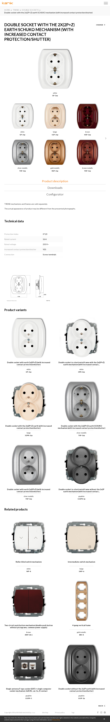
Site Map (45, 713)
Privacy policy (60, 713)
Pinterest (105, 712)
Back (100, 706)
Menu (106, 3)
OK (104, 719)
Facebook (98, 712)
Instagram (101, 712)
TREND (16, 10)
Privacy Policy (56, 720)
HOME (7, 10)
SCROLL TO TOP (96, 703)
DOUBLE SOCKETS (30, 10)
